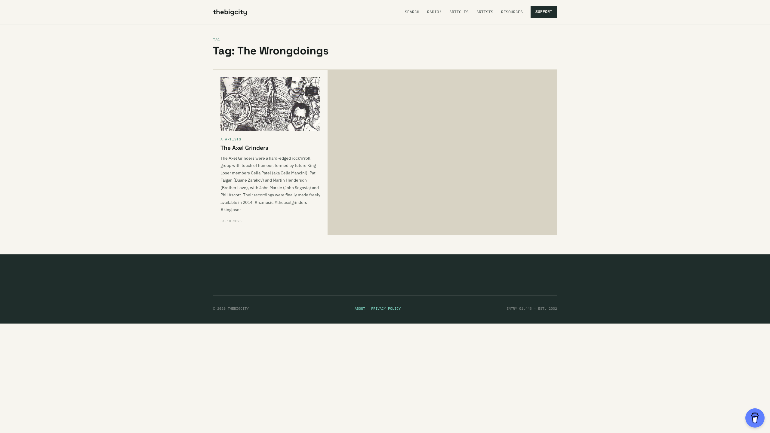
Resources (512, 11)
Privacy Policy (386, 308)
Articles (459, 11)
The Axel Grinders (244, 148)
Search (412, 11)
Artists (484, 11)
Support (543, 11)
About (360, 308)
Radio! (434, 11)
